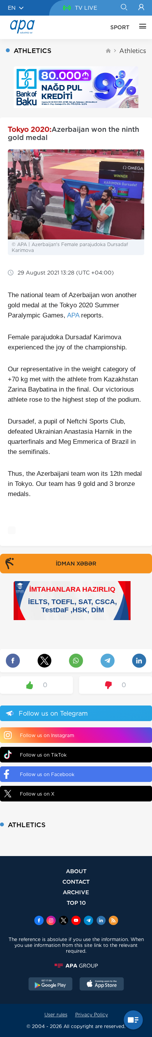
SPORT (119, 27)
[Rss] (113, 921)
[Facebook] (39, 921)
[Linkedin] (101, 921)
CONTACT (76, 881)
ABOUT (76, 871)
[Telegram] (88, 921)
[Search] (124, 7)
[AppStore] (102, 984)
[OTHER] (140, 27)
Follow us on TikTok (43, 755)
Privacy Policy (91, 1015)
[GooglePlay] (50, 984)
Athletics (132, 51)
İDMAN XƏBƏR (76, 563)
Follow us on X (37, 794)
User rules (55, 1015)
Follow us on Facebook (47, 774)
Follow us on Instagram (47, 735)
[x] (63, 921)
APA (73, 315)
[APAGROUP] (76, 966)
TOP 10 (76, 902)
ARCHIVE (76, 892)
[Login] (141, 8)
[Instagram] (51, 921)
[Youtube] (76, 921)
